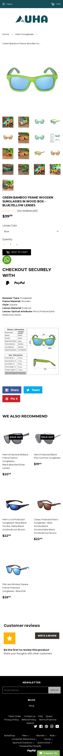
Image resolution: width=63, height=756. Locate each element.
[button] (20, 211)
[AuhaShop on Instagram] (51, 727)
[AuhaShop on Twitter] (35, 727)
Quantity (7, 239)
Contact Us (49, 753)
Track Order (14, 716)
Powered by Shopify (30, 746)
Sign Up (54, 690)
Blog (31, 705)
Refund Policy (29, 719)
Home (5, 34)
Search (30, 723)
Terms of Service (47, 719)
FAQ (40, 716)
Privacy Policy (11, 719)
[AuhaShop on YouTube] (57, 727)
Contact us (29, 716)
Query (49, 716)
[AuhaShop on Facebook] (41, 727)
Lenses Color (9, 225)
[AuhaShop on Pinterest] (46, 727)
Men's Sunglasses (24, 34)
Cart (58, 4)
